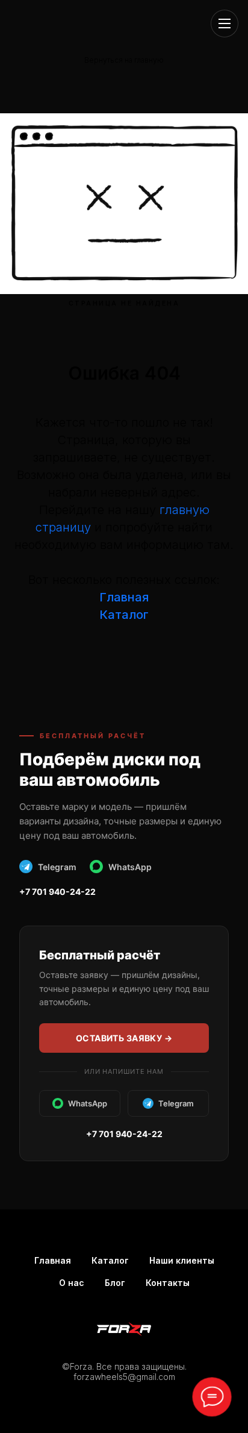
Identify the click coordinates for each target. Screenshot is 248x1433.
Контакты (168, 1283)
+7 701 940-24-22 (57, 891)
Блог (115, 1283)
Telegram (57, 867)
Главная (124, 597)
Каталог (110, 1260)
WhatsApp (130, 867)
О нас (71, 1283)
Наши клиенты (181, 1260)
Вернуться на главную (124, 59)
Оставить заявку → (124, 1038)
